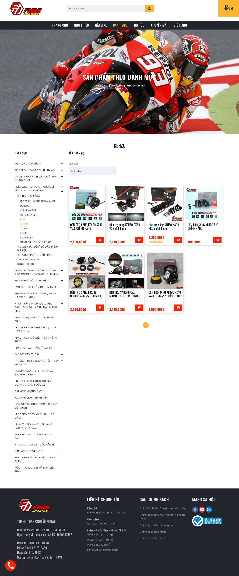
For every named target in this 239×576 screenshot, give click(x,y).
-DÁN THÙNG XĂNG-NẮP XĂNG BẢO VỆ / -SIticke (33, 426)
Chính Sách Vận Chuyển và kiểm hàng (163, 508)
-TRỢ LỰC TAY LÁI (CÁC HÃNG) (34, 444)
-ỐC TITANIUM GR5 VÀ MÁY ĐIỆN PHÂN (35, 469)
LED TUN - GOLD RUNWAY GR (38, 201)
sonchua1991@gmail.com (102, 550)
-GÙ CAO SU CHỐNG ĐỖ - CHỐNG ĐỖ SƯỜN (36, 406)
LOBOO (24, 206)
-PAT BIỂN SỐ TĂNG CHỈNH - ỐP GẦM (34, 416)
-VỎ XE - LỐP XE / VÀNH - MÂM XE (36, 287)
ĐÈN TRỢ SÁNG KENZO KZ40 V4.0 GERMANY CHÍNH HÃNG (165, 294)
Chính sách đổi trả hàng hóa (157, 525)
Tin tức (139, 25)
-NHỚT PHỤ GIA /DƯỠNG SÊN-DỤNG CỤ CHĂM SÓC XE (34, 382)
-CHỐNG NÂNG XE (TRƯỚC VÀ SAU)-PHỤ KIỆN (34, 372)
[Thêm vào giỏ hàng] (100, 240)
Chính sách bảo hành (153, 532)
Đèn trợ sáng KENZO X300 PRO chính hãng (164, 226)
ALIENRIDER (26, 237)
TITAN (23, 228)
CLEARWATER (28, 210)
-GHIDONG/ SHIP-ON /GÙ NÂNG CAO (34, 319)
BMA (22, 219)
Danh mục (120, 25)
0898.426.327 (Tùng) (100, 534)
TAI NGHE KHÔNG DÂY (28, 391)
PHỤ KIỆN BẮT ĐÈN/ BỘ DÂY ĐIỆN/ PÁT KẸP (37, 248)
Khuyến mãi (158, 25)
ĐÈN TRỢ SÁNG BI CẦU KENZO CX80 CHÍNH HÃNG (124, 294)
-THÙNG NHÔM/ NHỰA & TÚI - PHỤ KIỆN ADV (36, 362)
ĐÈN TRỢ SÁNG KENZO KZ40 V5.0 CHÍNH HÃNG (86, 226)
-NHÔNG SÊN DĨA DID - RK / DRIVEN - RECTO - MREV (36, 295)
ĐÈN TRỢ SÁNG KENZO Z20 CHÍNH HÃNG (203, 226)
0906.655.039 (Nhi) (98, 544)
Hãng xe (101, 25)
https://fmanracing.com (102, 523)
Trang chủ (60, 25)
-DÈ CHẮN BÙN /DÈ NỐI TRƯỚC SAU (34, 436)
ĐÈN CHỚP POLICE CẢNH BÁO (35, 255)
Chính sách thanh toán (154, 538)
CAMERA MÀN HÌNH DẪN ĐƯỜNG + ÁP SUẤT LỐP (36, 178)
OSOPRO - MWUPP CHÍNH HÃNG (34, 170)
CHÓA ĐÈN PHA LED (28, 259)
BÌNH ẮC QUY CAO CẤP (29, 451)
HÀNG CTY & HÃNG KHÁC (35, 242)
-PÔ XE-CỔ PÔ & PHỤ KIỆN (31, 280)
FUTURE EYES (28, 215)
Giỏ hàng (180, 25)
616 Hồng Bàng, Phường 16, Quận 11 (107, 512)
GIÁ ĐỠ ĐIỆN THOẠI (27, 354)
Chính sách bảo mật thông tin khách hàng (162, 516)
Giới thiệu (81, 25)
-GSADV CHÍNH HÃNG (28, 163)
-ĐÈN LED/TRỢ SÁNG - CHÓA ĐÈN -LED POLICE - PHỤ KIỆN (35, 188)
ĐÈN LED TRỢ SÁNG (28, 196)
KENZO (24, 224)
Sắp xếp (73, 164)
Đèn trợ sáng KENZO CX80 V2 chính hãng (124, 226)
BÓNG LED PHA (25, 264)
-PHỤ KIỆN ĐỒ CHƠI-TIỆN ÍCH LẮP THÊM (35, 459)
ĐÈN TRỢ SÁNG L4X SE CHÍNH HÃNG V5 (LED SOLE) (86, 294)
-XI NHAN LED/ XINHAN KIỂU (31, 397)
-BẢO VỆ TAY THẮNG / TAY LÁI (34, 348)
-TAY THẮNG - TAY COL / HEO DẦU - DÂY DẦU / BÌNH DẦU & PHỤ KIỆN (36, 307)
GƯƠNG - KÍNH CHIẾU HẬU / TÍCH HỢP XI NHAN (35, 329)
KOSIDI (24, 233)
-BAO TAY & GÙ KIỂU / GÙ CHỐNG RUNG (36, 339)
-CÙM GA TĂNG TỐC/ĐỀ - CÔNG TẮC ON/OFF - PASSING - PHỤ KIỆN (36, 272)
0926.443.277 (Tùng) (100, 539)
